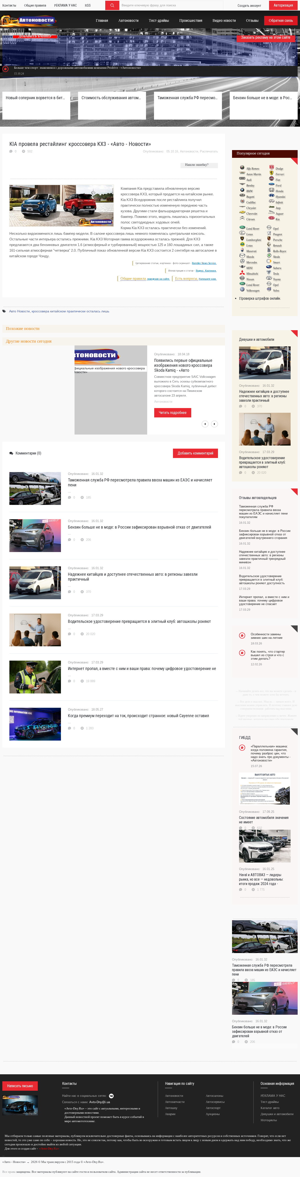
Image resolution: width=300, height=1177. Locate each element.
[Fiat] (271, 180)
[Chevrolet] (242, 213)
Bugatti (250, 196)
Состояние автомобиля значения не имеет (264, 819)
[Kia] (271, 219)
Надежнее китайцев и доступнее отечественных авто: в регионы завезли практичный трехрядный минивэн (262, 557)
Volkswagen (252, 290)
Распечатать (209, 151)
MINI (249, 268)
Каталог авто (270, 1108)
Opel (275, 228)
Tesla (276, 273)
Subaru (277, 268)
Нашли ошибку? (196, 165)
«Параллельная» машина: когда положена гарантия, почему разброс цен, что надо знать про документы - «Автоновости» (270, 753)
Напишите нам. (208, 278)
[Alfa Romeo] (242, 168)
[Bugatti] (242, 196)
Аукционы (213, 1114)
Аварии (170, 1114)
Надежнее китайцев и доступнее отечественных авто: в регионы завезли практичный (133, 577)
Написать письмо (20, 1086)
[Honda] (271, 191)
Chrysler (251, 208)
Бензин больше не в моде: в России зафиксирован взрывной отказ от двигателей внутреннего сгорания (263, 97)
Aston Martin (253, 174)
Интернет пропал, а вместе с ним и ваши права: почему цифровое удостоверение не (142, 668)
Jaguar (280, 213)
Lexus (249, 234)
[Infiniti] (271, 202)
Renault (277, 245)
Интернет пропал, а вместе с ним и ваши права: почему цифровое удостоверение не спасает (264, 600)
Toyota (277, 279)
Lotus (249, 245)
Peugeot (277, 234)
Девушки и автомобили (277, 1114)
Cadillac (251, 202)
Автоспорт (213, 1108)
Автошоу (171, 1108)
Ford (278, 185)
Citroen (250, 219)
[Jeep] (271, 208)
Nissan (250, 279)
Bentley (250, 185)
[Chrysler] (242, 208)
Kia (278, 219)
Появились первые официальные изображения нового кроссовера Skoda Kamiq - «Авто (183, 365)
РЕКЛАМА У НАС (273, 1096)
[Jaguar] (271, 213)
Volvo (276, 290)
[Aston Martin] (242, 174)
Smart (276, 262)
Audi (248, 180)
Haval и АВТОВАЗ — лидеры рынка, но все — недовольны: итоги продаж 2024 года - (261, 879)
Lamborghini (253, 240)
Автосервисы (215, 1102)
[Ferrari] (271, 174)
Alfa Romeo (252, 168)
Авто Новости (19, 311)
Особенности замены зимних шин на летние (266, 636)
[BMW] (242, 191)
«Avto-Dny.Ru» (48, 1148)
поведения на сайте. (158, 278)
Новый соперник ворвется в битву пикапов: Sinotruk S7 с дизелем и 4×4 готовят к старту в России (36, 97)
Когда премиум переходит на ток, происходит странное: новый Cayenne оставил (138, 715)
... (3, 1155)
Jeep (278, 208)
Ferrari (280, 174)
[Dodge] (271, 168)
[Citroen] (242, 219)
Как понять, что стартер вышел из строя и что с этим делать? (268, 655)
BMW (249, 191)
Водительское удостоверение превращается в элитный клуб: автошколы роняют (139, 621)
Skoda (276, 256)
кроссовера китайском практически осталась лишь (70, 311)
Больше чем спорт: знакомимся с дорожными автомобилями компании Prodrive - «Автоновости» (77, 67)
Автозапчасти (174, 1102)
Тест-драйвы (270, 1102)
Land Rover (252, 228)
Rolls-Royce (279, 251)
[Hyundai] (271, 196)
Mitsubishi (252, 273)
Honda (279, 191)
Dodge (279, 168)
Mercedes (251, 262)
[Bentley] (242, 185)
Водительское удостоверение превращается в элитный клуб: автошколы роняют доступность (262, 579)
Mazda (250, 256)
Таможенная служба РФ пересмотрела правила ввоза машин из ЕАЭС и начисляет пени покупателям (188, 97)
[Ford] (271, 185)
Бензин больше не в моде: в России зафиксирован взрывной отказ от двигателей (139, 527)
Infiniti (279, 202)
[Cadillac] (242, 202)
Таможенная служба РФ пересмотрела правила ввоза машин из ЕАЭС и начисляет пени (140, 482)
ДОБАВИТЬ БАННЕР (35, 36)
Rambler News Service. (204, 263)
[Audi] (242, 180)
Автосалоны (214, 1096)
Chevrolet (251, 213)
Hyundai (280, 196)
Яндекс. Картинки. (206, 270)
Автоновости (189, 151)
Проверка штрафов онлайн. (260, 298)
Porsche (277, 240)
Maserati (251, 251)
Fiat (278, 180)
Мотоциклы (269, 1120)
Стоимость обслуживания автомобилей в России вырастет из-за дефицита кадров (112, 97)
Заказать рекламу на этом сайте (265, 37)
